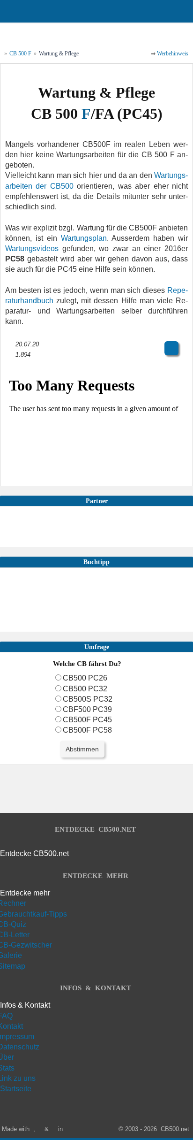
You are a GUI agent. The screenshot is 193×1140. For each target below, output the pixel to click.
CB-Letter (15, 935)
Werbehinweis (172, 53)
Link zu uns (18, 1078)
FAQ (6, 1016)
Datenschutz (19, 1047)
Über (7, 1057)
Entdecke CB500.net (34, 853)
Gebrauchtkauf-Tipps (33, 914)
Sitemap (12, 966)
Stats (7, 1068)
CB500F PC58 (87, 730)
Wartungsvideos (32, 248)
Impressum (17, 1037)
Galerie (11, 955)
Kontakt (11, 1026)
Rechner (13, 903)
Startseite (15, 1089)
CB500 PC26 (85, 678)
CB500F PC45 (87, 720)
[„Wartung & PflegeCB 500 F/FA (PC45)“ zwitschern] (96, 332)
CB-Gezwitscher (26, 945)
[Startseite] (130, 34)
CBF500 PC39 (87, 709)
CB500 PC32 (85, 689)
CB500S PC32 (87, 699)
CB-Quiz (13, 924)
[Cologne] (70, 1128)
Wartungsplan (84, 238)
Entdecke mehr (25, 893)
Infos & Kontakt (25, 1005)
